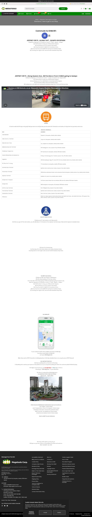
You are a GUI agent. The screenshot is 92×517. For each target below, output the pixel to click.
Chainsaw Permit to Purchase (66, 482)
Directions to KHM (51, 461)
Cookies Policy (35, 461)
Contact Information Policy (38, 491)
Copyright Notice (51, 468)
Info (50, 13)
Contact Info (87, 514)
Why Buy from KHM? (51, 464)
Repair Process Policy (37, 476)
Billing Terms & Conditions (38, 459)
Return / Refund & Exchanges (36, 473)
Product (22, 13)
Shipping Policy (35, 479)
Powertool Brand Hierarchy (68, 468)
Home (36, 19)
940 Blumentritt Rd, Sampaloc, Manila (48, 3)
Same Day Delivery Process (68, 466)
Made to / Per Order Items (38, 471)
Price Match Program (67, 461)
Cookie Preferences (85, 515)
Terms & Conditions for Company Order (37, 484)
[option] (46, 205)
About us (49, 457)
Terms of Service (36, 487)
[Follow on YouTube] (4, 4)
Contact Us (49, 459)
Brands (30, 13)
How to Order (65, 459)
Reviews (49, 466)
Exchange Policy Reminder (38, 468)
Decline (59, 512)
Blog (44, 13)
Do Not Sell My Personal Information (52, 471)
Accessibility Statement (37, 457)
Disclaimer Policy (36, 466)
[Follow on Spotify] (6, 4)
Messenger (13, 500)
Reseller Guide (65, 476)
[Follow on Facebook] (2, 4)
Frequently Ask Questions (68, 479)
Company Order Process (37, 464)
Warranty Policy (35, 489)
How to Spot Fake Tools (67, 471)
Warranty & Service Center (68, 464)
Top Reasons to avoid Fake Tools (68, 473)
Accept (45, 512)
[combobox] (42, 8)
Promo (38, 13)
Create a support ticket (67, 457)
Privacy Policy (35, 481)
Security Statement (51, 474)
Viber (9, 500)
